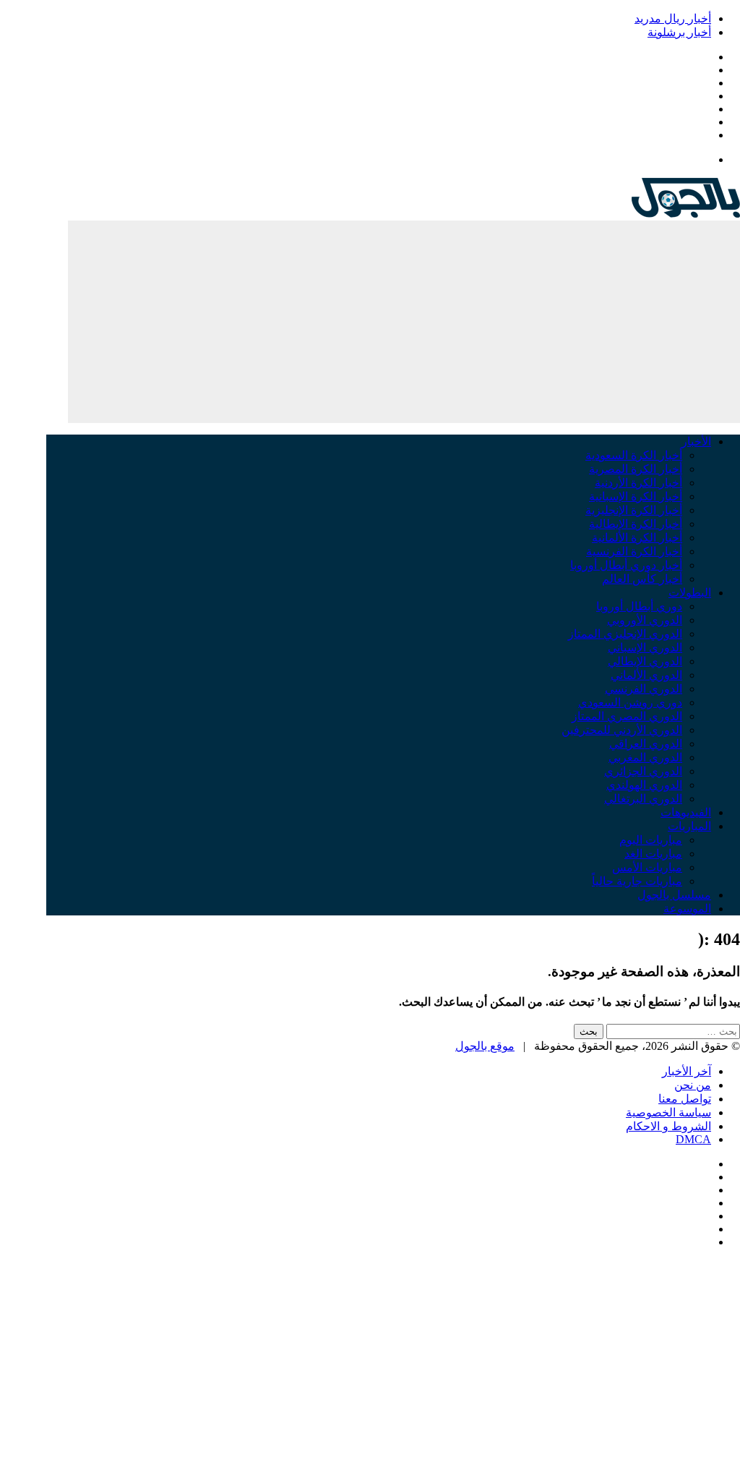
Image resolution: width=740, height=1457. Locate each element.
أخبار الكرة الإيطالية (635, 524)
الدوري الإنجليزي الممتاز (625, 634)
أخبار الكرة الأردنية (638, 483)
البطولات (689, 592)
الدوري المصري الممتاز (627, 716)
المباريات (689, 826)
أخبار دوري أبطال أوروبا (626, 565)
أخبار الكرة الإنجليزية (633, 510)
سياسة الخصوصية (668, 1112)
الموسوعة (687, 908)
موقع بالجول (485, 1046)
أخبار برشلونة (679, 32)
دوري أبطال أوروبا (639, 606)
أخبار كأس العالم (642, 579)
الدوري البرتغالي (643, 798)
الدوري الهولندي (644, 785)
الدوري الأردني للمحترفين (622, 730)
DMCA (693, 1139)
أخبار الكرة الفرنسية (634, 551)
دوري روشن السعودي (630, 702)
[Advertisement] (404, 322)
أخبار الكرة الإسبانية (635, 496)
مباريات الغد (653, 853)
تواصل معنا (684, 1099)
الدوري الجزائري (643, 771)
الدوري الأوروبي (644, 620)
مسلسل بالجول (674, 895)
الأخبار (696, 441)
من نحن (692, 1085)
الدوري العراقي (645, 744)
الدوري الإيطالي (645, 661)
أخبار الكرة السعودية (633, 455)
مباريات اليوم (650, 840)
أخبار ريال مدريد (672, 18)
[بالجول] (686, 214)
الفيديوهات (686, 812)
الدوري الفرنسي (643, 689)
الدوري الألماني (646, 675)
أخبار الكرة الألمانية (637, 537)
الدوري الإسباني (645, 647)
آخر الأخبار (686, 1071)
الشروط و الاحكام (668, 1126)
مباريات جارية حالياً (637, 881)
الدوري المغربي (645, 757)
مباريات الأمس (647, 867)
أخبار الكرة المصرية (635, 469)
